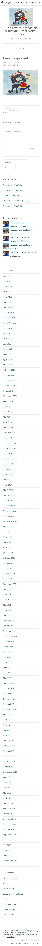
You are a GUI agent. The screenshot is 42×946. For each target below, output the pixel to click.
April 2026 (7, 297)
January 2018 (8, 813)
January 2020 (8, 688)
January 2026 (8, 312)
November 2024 (10, 385)
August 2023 (8, 464)
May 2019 (7, 730)
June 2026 (7, 286)
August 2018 (8, 777)
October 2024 (8, 391)
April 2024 (7, 422)
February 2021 (9, 620)
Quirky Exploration (11, 195)
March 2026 (8, 302)
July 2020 (7, 657)
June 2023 (7, 474)
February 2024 (9, 432)
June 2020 (7, 662)
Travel (6, 899)
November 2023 (10, 448)
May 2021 (7, 605)
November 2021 (9, 573)
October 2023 (8, 453)
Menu (22, 48)
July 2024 (7, 406)
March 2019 (8, 740)
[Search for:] (15, 162)
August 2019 (8, 714)
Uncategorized (9, 904)
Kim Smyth (15, 230)
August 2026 (8, 276)
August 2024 (8, 401)
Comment (30, 149)
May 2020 (7, 667)
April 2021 (7, 610)
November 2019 (9, 699)
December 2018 (9, 756)
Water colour (8, 915)
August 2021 (8, 589)
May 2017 (7, 855)
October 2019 (8, 704)
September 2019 (10, 709)
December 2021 (9, 568)
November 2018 (9, 761)
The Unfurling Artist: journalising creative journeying (21, 31)
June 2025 (7, 349)
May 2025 (7, 354)
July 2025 (7, 344)
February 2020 (9, 683)
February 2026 (9, 307)
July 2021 (7, 594)
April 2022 (7, 547)
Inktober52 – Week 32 (12, 185)
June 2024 (7, 412)
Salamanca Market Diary (13, 894)
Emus (5, 883)
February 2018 (9, 808)
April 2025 (7, 359)
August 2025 (8, 339)
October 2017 (8, 829)
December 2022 (9, 506)
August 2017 (8, 840)
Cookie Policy (11, 937)
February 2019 (9, 746)
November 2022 (10, 511)
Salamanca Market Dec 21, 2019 (10, 110)
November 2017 (9, 824)
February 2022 (9, 558)
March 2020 (8, 678)
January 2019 (8, 751)
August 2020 (8, 652)
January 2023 (8, 500)
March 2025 (8, 365)
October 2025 (8, 328)
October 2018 (8, 767)
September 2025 (10, 333)
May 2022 (7, 542)
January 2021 (8, 626)
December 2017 (9, 819)
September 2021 (10, 584)
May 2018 (7, 793)
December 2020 (9, 631)
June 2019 (7, 725)
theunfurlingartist (12, 65)
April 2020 (7, 673)
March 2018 (8, 803)
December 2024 (9, 380)
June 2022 (7, 537)
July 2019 (7, 720)
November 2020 (10, 636)
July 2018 (7, 782)
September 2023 (10, 459)
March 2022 (8, 553)
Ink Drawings (9, 888)
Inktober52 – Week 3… (19, 226)
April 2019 (7, 735)
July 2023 (7, 469)
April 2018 (7, 798)
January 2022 (8, 563)
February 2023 (9, 495)
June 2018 (7, 787)
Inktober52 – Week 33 (12, 190)
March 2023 (8, 490)
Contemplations (10, 878)
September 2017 (10, 834)
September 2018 (10, 772)
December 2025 (9, 318)
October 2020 (8, 641)
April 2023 (7, 485)
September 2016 (10, 861)
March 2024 (8, 427)
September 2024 (10, 396)
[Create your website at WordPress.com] (21, 2)
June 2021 (7, 599)
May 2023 (7, 479)
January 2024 (8, 438)
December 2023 (9, 443)
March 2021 (8, 615)
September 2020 (10, 647)
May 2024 (7, 417)
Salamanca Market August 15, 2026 (17, 201)
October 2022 (8, 516)
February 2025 (9, 370)
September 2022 (10, 521)
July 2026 (7, 281)
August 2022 (8, 526)
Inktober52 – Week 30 (12, 206)
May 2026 (7, 291)
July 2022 (7, 532)
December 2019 (9, 693)
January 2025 (8, 375)
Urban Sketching (10, 909)
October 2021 (8, 579)
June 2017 (7, 850)
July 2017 (7, 845)
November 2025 (10, 323)
